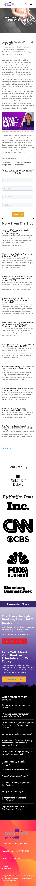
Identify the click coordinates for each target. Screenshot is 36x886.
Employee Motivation (9, 49)
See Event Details (14, 641)
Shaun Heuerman (9, 47)
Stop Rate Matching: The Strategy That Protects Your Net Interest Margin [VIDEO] (17, 300)
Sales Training (6, 54)
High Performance (22, 49)
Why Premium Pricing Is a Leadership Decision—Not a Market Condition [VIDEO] (18, 368)
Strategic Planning (18, 54)
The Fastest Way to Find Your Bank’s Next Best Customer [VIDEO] (18, 345)
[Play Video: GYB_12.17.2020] (18, 120)
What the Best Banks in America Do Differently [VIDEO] (17, 255)
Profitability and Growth (10, 52)
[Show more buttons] (32, 128)
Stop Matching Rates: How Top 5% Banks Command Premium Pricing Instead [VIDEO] (17, 278)
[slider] (18, 128)
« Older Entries (6, 448)
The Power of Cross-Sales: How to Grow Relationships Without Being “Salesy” (17, 428)
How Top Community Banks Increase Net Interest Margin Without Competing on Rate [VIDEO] (18, 324)
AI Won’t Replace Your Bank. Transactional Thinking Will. (14, 409)
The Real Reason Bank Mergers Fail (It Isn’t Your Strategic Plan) (17, 389)
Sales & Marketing (24, 52)
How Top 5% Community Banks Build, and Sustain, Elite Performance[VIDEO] (15, 232)
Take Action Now (17, 604)
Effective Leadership (23, 47)
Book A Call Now (14, 679)
